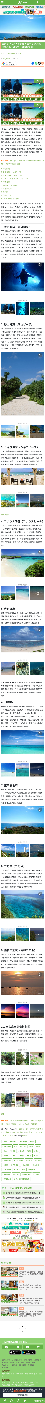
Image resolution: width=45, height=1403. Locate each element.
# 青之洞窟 (25, 1165)
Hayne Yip (6, 59)
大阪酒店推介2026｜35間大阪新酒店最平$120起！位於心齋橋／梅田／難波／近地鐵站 (31, 1314)
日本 (17, 1362)
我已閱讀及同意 (22, 1395)
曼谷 (21, 1373)
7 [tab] (24, 15)
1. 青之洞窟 (5, 168)
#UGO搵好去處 (16, 1384)
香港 (12, 1373)
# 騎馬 (36, 1156)
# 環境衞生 (13, 1142)
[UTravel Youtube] (27, 1346)
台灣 (22, 1362)
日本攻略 (5, 1365)
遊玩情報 (11, 53)
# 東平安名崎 (26, 1174)
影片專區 (22, 1365)
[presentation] (44, 7)
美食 (21, 1295)
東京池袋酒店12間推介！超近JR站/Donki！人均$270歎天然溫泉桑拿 (31, 1274)
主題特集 (13, 1365)
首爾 (26, 1373)
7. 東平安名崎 (6, 188)
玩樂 (19, 53)
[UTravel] (22, 2)
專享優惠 (5, 1367)
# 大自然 (12, 1151)
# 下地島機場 (18, 1160)
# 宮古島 (29, 1160)
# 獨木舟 (21, 1151)
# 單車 (15, 1156)
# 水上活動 (23, 1142)
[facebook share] (5, 1401)
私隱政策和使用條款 (19, 1391)
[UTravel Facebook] (7, 1346)
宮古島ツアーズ (31, 1132)
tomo (24, 1135)
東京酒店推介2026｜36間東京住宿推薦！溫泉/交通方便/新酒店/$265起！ (31, 1287)
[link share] (42, 63)
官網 (2, 1114)
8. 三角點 (4, 192)
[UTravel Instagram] (17, 1346)
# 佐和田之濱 (7, 1179)
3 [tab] (24, 12)
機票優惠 (39, 7)
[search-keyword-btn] (42, 2)
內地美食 (5, 1362)
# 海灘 (5, 1142)
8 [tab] (27, 15)
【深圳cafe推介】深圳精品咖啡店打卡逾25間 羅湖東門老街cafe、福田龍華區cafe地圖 (31, 1300)
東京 (17, 1373)
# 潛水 (5, 1151)
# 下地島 (37, 1160)
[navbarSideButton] (2, 2)
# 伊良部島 (15, 1165)
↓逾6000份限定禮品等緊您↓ (22, 1238)
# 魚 (15, 1146)
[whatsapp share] (11, 1401)
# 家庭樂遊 (6, 1174)
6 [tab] (21, 15)
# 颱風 (22, 1156)
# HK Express (7, 1146)
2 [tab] (21, 12)
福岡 (40, 1373)
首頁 (2, 53)
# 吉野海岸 (31, 1170)
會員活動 (31, 1365)
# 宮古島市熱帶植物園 (21, 1179)
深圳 (12, 1362)
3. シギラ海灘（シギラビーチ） (13, 175)
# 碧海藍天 (6, 1156)
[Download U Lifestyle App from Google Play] (28, 1352)
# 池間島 (5, 1165)
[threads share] (18, 1401)
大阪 (3, 1373)
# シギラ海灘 (7, 1170)
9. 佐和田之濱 (6, 195)
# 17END (16, 1174)
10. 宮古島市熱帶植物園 (10, 198)
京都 (35, 1373)
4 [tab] (27, 12)
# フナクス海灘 (19, 1170)
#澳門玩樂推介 (29, 1384)
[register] (38, 2)
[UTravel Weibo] (38, 1346)
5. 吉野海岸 (5, 182)
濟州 (3, 1376)
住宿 (21, 1268)
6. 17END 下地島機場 (9, 185)
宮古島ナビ (23, 1129)
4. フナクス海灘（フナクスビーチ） (15, 178)
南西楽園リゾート (8, 514)
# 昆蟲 (38, 1146)
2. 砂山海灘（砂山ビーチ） (11, 172)
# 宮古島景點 (7, 1160)
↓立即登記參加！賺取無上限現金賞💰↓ (22, 1220)
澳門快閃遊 (6, 7)
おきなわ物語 (18, 1132)
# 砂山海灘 (35, 1165)
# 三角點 (36, 1174)
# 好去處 (23, 1146)
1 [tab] (18, 12)
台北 (8, 1373)
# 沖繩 (32, 1142)
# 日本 (36, 1151)
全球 (33, 1362)
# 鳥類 (29, 1151)
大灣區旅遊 (6, 1384)
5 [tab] (18, 15)
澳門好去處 (10, 1382)
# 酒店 (31, 1146)
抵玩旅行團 (29, 7)
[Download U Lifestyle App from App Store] (15, 1352)
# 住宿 (29, 1156)
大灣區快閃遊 (18, 7)
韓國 (28, 1362)
